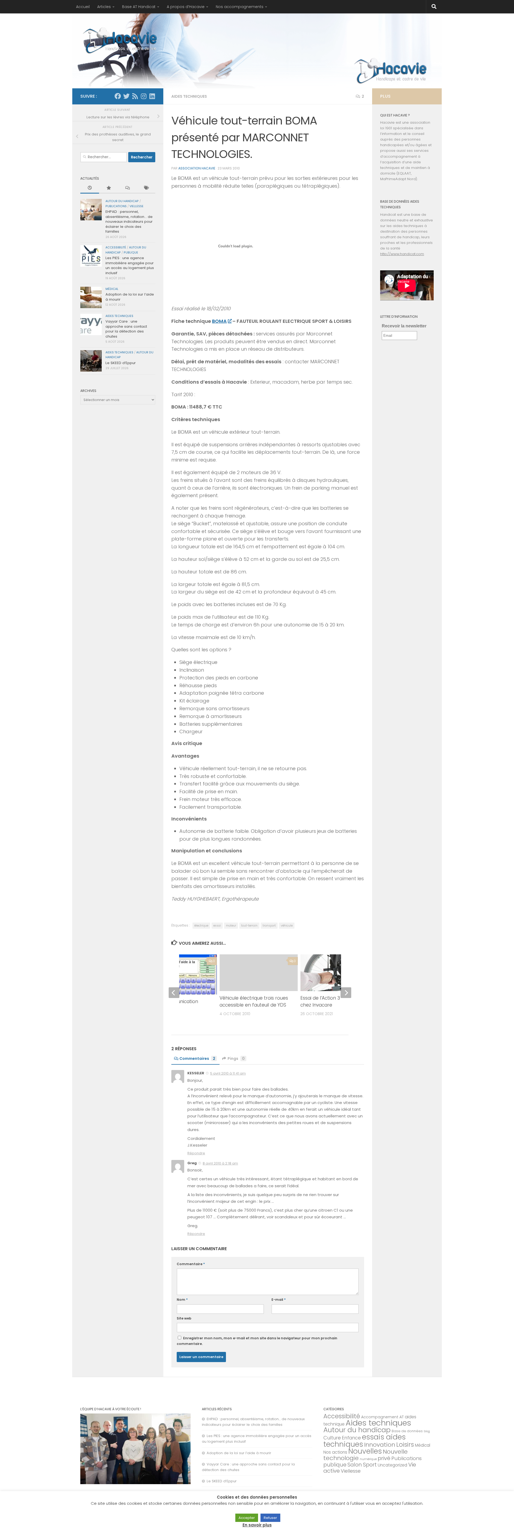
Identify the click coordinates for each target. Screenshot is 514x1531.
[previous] (174, 992)
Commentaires (197, 1058)
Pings (236, 1058)
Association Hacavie (196, 168)
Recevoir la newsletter (404, 326)
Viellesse (136, 206)
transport (269, 926)
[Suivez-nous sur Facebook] (118, 96)
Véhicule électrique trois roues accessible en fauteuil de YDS (254, 1001)
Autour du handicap (122, 201)
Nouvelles (365, 1451)
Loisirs (405, 1444)
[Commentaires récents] (127, 188)
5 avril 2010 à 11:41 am (228, 1073)
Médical (111, 289)
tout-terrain (249, 926)
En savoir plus (257, 1525)
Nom (182, 1299)
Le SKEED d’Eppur (120, 362)
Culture (332, 1437)
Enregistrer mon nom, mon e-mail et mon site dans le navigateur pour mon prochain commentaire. (257, 1341)
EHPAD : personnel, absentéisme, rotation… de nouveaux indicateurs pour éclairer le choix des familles (129, 221)
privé (384, 1458)
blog (427, 1431)
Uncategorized (392, 1465)
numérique (368, 1459)
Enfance (351, 1438)
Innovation (379, 1445)
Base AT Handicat (139, 6)
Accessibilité (115, 247)
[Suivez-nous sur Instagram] (143, 96)
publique (131, 253)
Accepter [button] (247, 1517)
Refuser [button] (270, 1517)
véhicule (287, 926)
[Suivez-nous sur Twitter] (126, 96)
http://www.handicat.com (402, 253)
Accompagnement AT (382, 1417)
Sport (370, 1464)
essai (217, 926)
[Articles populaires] (108, 188)
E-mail (278, 1299)
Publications (116, 206)
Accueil (83, 6)
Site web (184, 1318)
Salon (354, 1464)
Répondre (196, 1153)
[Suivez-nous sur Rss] (135, 96)
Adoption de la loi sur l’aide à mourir (129, 297)
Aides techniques (189, 96)
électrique (201, 926)
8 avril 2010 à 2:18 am (220, 1163)
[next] (346, 992)
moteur (231, 926)
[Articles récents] (89, 188)
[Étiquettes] (146, 188)
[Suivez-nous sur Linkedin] (152, 96)
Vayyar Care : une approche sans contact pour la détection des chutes (126, 329)
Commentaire (191, 1264)
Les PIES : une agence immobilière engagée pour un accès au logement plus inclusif (129, 265)
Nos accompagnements (239, 6)
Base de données (407, 1431)
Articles (104, 6)
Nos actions (335, 1452)
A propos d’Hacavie (186, 6)
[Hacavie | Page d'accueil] (120, 40)
